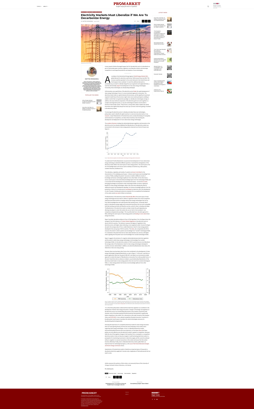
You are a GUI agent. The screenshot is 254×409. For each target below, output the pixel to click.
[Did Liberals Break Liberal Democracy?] (169, 44)
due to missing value (121, 303)
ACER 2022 (113, 317)
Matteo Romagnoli (88, 21)
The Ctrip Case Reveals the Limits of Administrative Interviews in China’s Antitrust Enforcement (160, 52)
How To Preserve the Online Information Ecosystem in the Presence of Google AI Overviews (159, 83)
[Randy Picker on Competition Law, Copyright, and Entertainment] (169, 67)
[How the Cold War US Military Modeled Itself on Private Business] (99, 108)
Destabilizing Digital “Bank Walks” (139, 383)
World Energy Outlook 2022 (141, 76)
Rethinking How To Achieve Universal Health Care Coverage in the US (116, 384)
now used (117, 193)
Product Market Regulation (128, 221)
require (118, 85)
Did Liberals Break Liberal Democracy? (159, 43)
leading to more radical (141, 214)
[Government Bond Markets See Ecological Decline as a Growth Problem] (169, 60)
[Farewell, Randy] (169, 75)
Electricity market (112, 373)
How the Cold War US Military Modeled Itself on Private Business (88, 109)
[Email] (149, 21)
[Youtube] (157, 399)
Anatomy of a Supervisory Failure (159, 90)
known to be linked (137, 172)
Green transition (127, 373)
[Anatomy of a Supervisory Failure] (169, 91)
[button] (208, 6)
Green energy (120, 373)
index (132, 229)
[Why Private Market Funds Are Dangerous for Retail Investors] (99, 101)
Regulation (84, 12)
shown (140, 330)
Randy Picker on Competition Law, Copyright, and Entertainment (158, 68)
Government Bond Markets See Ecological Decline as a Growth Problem (160, 60)
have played (128, 189)
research (107, 116)
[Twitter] (146, 21)
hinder (135, 91)
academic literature (112, 123)
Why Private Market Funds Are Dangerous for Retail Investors (89, 102)
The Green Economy (97, 12)
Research (89, 12)
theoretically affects (131, 196)
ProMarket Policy (84, 405)
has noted (144, 181)
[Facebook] (143, 21)
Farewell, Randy (158, 74)
